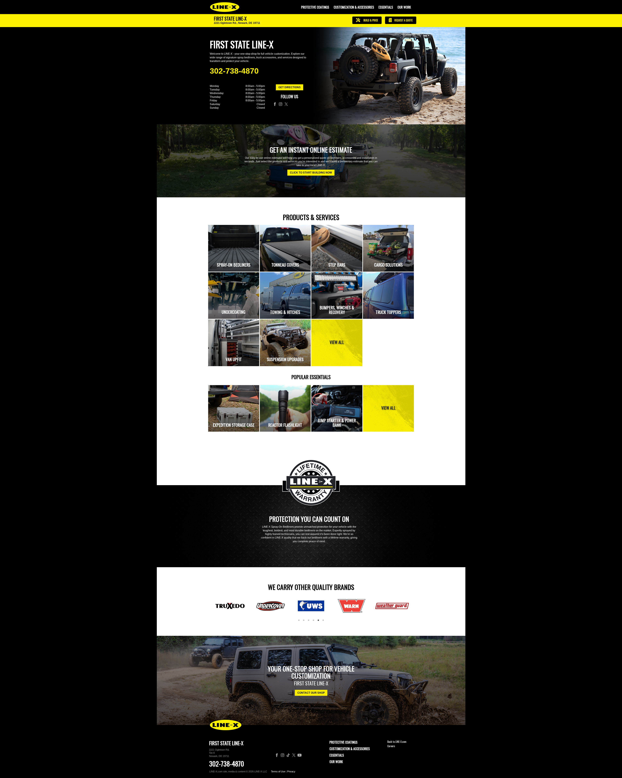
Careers (391, 746)
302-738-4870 (234, 71)
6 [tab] (324, 621)
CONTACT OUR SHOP (311, 692)
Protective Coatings (343, 742)
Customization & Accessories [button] (354, 7)
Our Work (404, 7)
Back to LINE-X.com (396, 742)
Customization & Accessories (349, 748)
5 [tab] (319, 621)
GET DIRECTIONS (289, 87)
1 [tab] (300, 621)
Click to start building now (311, 172)
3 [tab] (309, 621)
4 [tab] (314, 621)
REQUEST (403, 20)
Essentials (386, 7)
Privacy (291, 771)
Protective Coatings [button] (315, 7)
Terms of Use (278, 771)
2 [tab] (304, 621)
